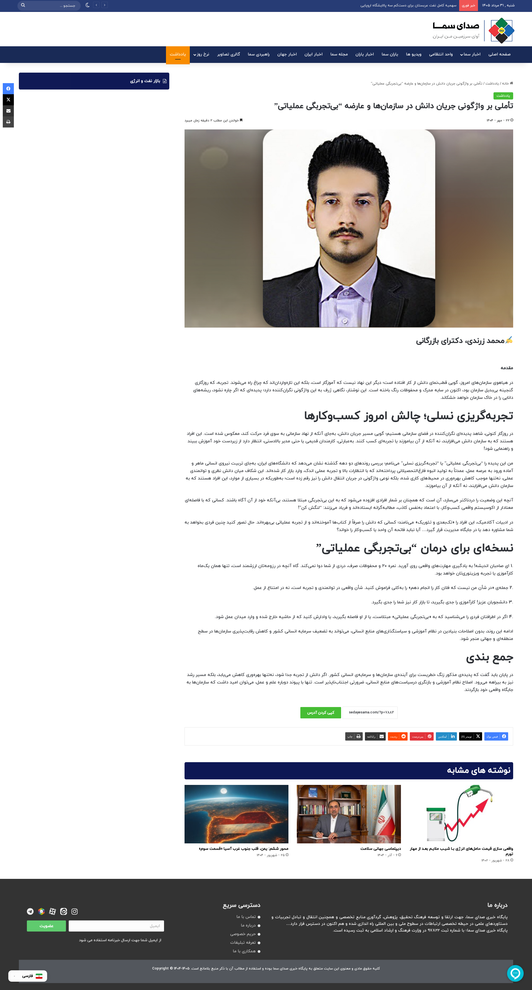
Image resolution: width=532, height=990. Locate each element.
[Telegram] (30, 911)
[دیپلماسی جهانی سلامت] (349, 814)
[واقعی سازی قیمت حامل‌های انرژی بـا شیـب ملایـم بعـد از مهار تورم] (461, 814)
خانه (506, 83)
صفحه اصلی (499, 54)
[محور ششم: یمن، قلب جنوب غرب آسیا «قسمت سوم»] (236, 814)
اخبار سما (472, 54)
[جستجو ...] (23, 6)
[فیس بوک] (8, 88)
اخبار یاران (364, 54)
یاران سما (390, 54)
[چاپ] (8, 121)
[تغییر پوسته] (87, 5)
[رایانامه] (8, 110)
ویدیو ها (413, 54)
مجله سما (339, 54)
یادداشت (178, 54)
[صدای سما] (474, 30)
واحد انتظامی (441, 54)
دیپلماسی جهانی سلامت (380, 848)
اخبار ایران (314, 54)
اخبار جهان (287, 54)
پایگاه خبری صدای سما (290, 968)
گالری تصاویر (228, 54)
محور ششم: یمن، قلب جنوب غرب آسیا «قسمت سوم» (243, 848)
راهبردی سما (259, 54)
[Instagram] (74, 911)
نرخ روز (203, 54)
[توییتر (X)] (8, 99)
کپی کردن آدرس (320, 712)
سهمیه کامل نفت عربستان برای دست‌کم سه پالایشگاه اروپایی (408, 5)
